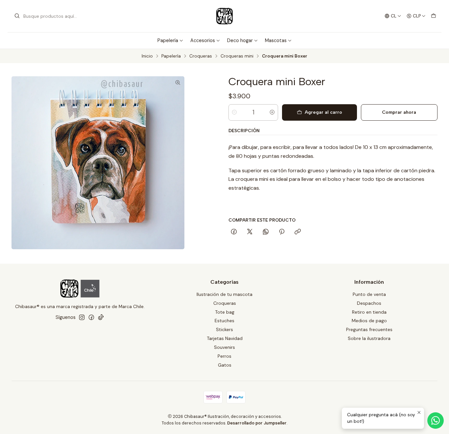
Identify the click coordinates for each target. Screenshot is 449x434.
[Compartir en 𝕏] (249, 232)
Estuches (224, 321)
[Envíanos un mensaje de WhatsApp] (435, 420)
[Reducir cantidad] (234, 112)
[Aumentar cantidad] (272, 112)
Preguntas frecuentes (369, 329)
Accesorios (202, 40)
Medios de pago (369, 321)
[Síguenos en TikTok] (101, 317)
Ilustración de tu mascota (224, 294)
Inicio (147, 56)
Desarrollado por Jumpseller (257, 423)
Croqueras (200, 56)
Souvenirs (224, 347)
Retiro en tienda (369, 312)
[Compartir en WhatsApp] (265, 232)
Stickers (224, 329)
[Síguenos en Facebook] (91, 317)
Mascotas (276, 40)
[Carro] (433, 16)
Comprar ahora (399, 112)
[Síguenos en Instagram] (82, 317)
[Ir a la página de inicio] (224, 16)
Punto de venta (369, 294)
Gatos (224, 365)
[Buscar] (17, 16)
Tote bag (224, 312)
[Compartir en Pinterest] (281, 232)
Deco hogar (240, 40)
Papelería (167, 40)
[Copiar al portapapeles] (297, 232)
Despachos (369, 303)
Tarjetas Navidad (225, 338)
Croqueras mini (237, 56)
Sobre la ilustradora (369, 338)
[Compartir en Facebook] (233, 232)
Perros (224, 356)
